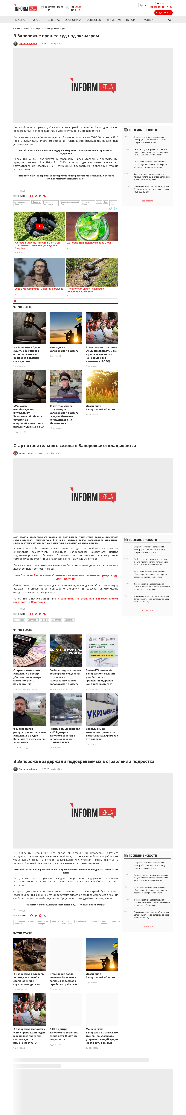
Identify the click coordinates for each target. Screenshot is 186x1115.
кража (31, 921)
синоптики (56, 619)
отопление (32, 619)
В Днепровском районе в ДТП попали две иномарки (75, 904)
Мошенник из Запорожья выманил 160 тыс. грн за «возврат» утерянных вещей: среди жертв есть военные (102, 1035)
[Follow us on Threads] (171, 7)
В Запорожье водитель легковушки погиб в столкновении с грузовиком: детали (28, 979)
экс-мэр (112, 203)
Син (99, 202)
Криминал (113, 19)
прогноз (44, 619)
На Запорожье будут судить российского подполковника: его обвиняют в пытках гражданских (26, 354)
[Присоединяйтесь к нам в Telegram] (159, 7)
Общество (94, 19)
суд (105, 202)
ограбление (81, 921)
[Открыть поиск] (169, 20)
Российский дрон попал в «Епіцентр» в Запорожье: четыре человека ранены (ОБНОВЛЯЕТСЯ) (65, 735)
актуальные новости (19, 203)
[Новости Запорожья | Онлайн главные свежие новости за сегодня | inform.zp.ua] (25, 8)
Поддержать (163, 12)
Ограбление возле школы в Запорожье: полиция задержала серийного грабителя (63, 979)
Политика (53, 19)
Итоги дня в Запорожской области (64, 349)
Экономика (73, 19)
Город (36, 19)
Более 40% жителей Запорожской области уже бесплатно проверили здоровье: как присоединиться (100, 677)
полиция (93, 921)
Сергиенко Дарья (28, 43)
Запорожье (19, 619)
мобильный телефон (43, 922)
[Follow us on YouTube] (163, 7)
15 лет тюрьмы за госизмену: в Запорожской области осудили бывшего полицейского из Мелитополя (64, 414)
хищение (116, 921)
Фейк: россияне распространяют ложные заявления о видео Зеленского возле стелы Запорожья (29, 735)
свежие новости (86, 203)
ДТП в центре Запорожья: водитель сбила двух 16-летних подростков (64, 1034)
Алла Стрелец (26, 453)
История (132, 19)
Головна (16, 28)
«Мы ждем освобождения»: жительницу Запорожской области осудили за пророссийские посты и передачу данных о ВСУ (28, 416)
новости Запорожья (48, 203)
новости (36, 202)
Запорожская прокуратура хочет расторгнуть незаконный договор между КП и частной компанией (75, 177)
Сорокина (69, 619)
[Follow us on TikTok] (167, 7)
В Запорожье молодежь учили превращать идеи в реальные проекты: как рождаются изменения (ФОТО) (101, 354)
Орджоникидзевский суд (70, 203)
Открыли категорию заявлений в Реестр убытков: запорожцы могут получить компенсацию (27, 677)
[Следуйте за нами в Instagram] (155, 7)
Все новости (147, 200)
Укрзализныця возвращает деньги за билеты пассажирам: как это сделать (102, 734)
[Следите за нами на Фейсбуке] (151, 7)
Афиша (148, 19)
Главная (20, 19)
